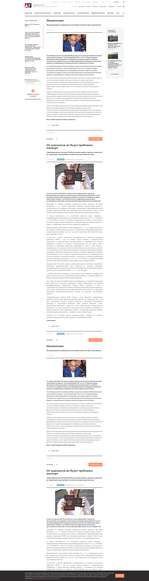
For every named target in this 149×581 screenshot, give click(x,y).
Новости (74, 6)
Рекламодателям (86, 2)
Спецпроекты (103, 6)
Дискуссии (81, 6)
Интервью (95, 6)
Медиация (110, 13)
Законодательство (69, 13)
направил (58, 206)
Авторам (63, 2)
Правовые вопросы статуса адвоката (74, 159)
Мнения (88, 6)
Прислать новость (95, 139)
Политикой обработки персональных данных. (47, 578)
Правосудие (57, 13)
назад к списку (55, 125)
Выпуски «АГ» (55, 2)
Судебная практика (83, 13)
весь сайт (119, 6)
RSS (109, 1)
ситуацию (85, 228)
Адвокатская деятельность (43, 13)
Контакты (70, 2)
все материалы (115, 74)
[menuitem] (28, 13)
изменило (74, 270)
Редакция (77, 2)
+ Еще (117, 13)
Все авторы (95, 2)
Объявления (111, 6)
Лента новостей (31, 20)
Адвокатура (28, 13)
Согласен (119, 575)
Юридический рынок (98, 13)
